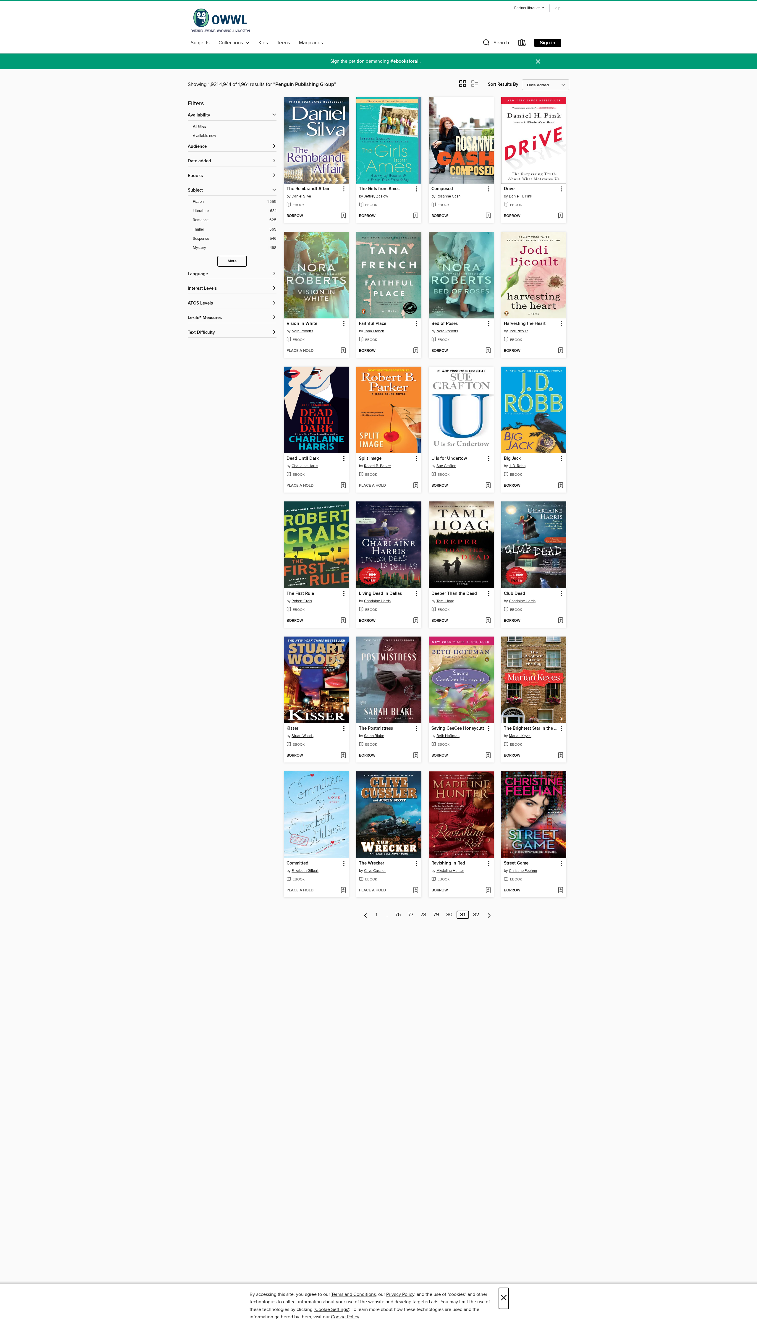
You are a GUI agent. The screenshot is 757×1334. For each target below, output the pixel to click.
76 (398, 915)
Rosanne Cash (448, 196)
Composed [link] (442, 189)
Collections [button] (232, 43)
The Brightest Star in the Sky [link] (531, 728)
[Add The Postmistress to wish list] (415, 756)
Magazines (311, 43)
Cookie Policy (345, 1317)
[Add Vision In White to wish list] (343, 351)
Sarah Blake (374, 736)
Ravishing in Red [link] (448, 863)
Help (556, 8)
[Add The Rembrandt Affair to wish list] (343, 216)
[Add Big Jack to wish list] (560, 486)
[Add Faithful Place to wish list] (415, 351)
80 (449, 915)
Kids (263, 43)
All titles (199, 126)
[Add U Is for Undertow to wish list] (488, 486)
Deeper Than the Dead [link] (454, 593)
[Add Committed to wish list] (343, 890)
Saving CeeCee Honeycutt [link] (457, 728)
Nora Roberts (302, 331)
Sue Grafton (446, 466)
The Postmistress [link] (376, 728)
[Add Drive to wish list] (560, 216)
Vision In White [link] (302, 323)
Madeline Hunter (450, 870)
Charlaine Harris (305, 466)
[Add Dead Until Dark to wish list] (343, 486)
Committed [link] (297, 863)
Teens (283, 43)
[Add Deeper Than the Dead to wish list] (488, 621)
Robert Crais (302, 601)
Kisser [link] (292, 728)
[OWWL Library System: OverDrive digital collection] (220, 20)
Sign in (547, 43)
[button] (529, 8)
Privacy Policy (400, 1294)
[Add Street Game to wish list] (560, 890)
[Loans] (522, 44)
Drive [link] (509, 189)
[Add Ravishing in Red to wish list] (488, 890)
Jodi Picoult (518, 331)
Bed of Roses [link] (444, 323)
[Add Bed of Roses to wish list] (488, 351)
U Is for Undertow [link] (449, 458)
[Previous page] (365, 914)
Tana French (374, 331)
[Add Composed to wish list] (488, 216)
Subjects (200, 43)
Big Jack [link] (512, 458)
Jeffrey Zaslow (376, 196)
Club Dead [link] (514, 593)
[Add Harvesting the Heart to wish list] (560, 351)
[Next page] (489, 914)
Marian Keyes (520, 736)
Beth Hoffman (448, 736)
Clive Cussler (375, 870)
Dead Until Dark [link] (303, 458)
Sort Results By (503, 84)
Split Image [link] (370, 458)
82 (476, 915)
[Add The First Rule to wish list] (343, 621)
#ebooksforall (405, 61)
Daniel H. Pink (520, 196)
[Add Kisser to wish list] (343, 756)
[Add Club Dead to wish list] (560, 621)
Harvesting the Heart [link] (525, 323)
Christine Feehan (523, 870)
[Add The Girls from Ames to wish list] (415, 216)
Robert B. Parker (377, 466)
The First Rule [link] (300, 593)
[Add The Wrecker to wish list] (415, 890)
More (232, 261)
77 (410, 915)
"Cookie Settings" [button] (331, 1309)
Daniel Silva (301, 196)
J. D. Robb (517, 466)
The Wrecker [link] (371, 863)
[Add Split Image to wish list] (415, 486)
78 (423, 915)
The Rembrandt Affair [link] (308, 189)
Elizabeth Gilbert (305, 870)
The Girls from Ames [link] (379, 189)
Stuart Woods (302, 736)
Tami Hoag (445, 601)
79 (436, 915)
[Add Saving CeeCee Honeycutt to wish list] (488, 756)
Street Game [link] (516, 863)
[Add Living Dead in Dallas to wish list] (415, 621)
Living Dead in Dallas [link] (380, 593)
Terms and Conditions (353, 1294)
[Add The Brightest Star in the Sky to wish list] (560, 756)
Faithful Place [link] (372, 323)
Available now (204, 135)
